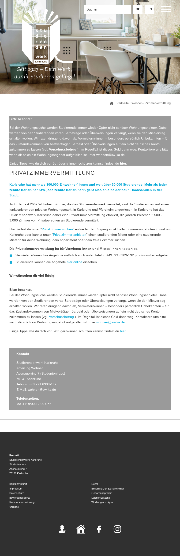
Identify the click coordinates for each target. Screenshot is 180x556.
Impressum (15, 488)
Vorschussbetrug (61, 317)
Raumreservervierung (21, 502)
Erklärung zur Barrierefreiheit (107, 488)
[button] (166, 10)
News (94, 483)
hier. (123, 331)
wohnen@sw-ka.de (110, 322)
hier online (74, 262)
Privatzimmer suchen (57, 229)
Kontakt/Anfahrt (18, 483)
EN (149, 9)
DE (138, 9)
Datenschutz (16, 493)
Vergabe (14, 506)
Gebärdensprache (101, 493)
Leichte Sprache (100, 497)
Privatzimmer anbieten (69, 234)
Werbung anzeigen (102, 502)
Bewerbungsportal (19, 497)
